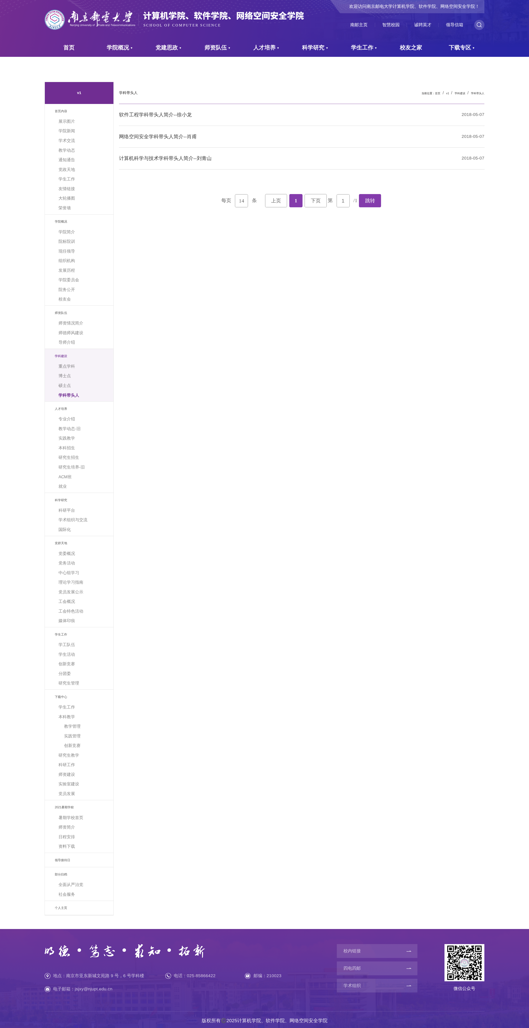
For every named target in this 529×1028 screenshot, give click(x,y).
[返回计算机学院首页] (174, 10)
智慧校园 (391, 25)
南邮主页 (359, 25)
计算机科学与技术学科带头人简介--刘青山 (165, 158)
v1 (447, 93)
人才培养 (264, 47)
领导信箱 (454, 25)
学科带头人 (477, 93)
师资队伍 (216, 47)
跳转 (370, 200)
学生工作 (362, 47)
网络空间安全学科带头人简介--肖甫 (158, 136)
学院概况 (118, 47)
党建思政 (167, 47)
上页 (276, 200)
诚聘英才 (422, 25)
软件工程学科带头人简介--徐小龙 (155, 114)
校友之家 (411, 47)
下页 (316, 200)
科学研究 (313, 47)
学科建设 (460, 93)
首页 (69, 47)
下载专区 (460, 47)
